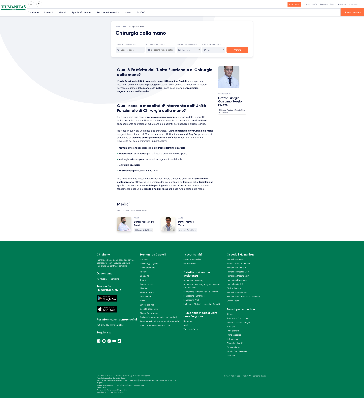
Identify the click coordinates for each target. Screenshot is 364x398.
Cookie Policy (242, 376)
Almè (185, 325)
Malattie (143, 288)
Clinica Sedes (233, 300)
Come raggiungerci (149, 263)
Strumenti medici (234, 347)
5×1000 (141, 12)
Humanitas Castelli (235, 259)
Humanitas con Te (310, 4)
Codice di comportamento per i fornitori (158, 317)
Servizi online (294, 4)
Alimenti (230, 314)
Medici (62, 12)
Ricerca (333, 4)
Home (118, 27)
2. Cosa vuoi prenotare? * (155, 44)
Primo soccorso (234, 335)
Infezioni (231, 326)
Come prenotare (147, 267)
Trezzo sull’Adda (190, 329)
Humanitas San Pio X (236, 267)
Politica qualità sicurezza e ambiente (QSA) (160, 321)
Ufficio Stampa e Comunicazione (155, 325)
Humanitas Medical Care (238, 271)
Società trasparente (149, 309)
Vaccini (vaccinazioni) (237, 351)
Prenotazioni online (192, 259)
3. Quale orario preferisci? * (187, 44)
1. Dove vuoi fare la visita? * (126, 44)
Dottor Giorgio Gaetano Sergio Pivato (230, 101)
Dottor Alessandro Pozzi (144, 223)
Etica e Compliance (149, 313)
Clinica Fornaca (234, 288)
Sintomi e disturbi (235, 343)
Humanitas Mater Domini (238, 276)
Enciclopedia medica (108, 12)
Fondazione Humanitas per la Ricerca (200, 291)
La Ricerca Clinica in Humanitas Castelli (201, 304)
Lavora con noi (354, 4)
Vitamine (231, 355)
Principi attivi (233, 330)
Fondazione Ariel (191, 300)
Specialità (144, 276)
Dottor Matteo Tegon (186, 223)
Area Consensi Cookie (257, 376)
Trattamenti (145, 296)
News (128, 12)
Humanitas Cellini (235, 284)
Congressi (342, 4)
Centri (143, 280)
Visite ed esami (147, 292)
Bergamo (187, 321)
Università (323, 4)
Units (124, 27)
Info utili (48, 12)
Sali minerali (232, 339)
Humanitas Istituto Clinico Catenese (243, 296)
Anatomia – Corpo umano (238, 318)
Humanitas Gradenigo (237, 292)
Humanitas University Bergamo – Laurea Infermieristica (202, 286)
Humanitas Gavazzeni (237, 280)
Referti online (189, 263)
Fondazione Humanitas (193, 296)
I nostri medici (146, 284)
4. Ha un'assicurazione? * (211, 44)
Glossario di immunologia (238, 322)
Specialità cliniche (81, 12)
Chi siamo (33, 12)
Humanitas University (193, 280)
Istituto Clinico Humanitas (238, 263)
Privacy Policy (230, 376)
